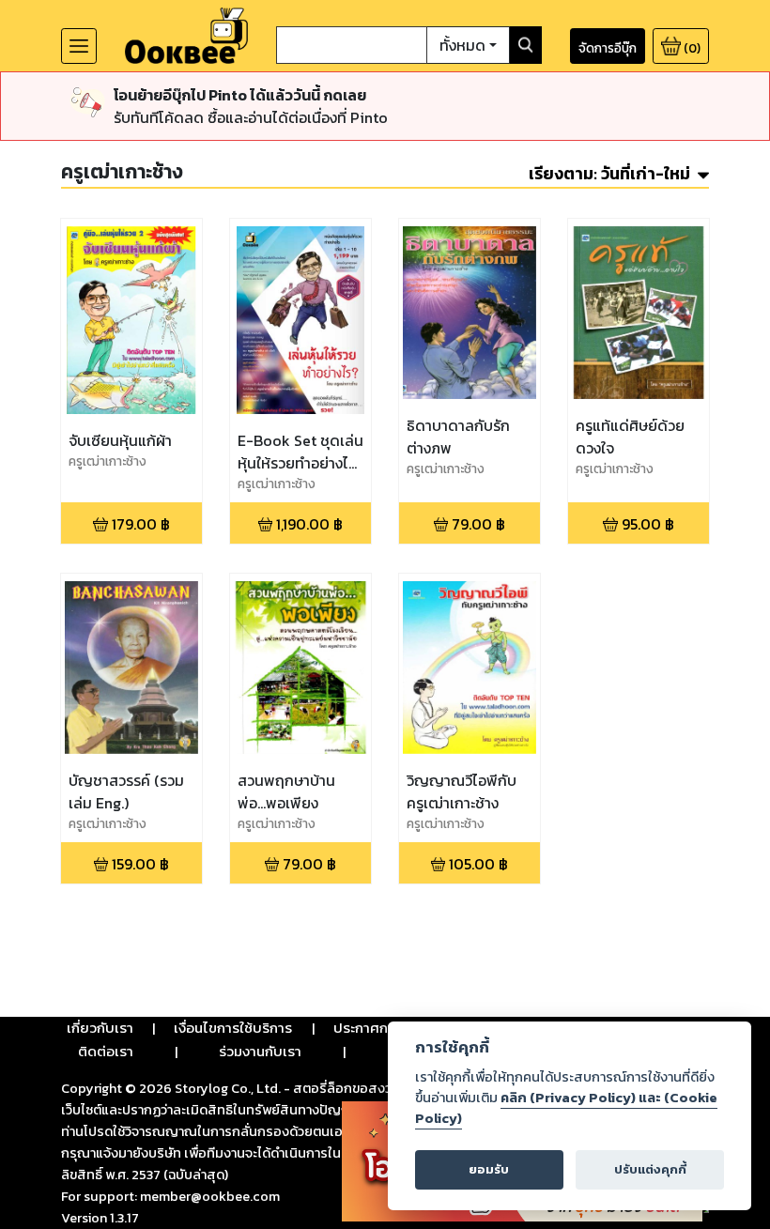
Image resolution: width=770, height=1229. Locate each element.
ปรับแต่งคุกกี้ (650, 1169)
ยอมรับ (489, 1169)
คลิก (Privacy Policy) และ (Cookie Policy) (566, 1108)
